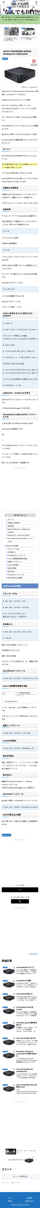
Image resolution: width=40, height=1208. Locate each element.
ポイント (11, 519)
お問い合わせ (29, 1201)
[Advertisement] (20, 489)
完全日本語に (12, 568)
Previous (2, 35)
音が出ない (11, 571)
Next (38, 35)
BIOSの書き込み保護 (15, 577)
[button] (36, 642)
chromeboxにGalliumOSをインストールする (21, 539)
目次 (18, 515)
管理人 (10, 1201)
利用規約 (30, 1198)
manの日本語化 (13, 565)
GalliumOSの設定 (12, 545)
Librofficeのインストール (16, 555)
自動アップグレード (14, 561)
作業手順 (11, 526)
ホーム (10, 1198)
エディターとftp (13, 549)
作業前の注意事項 (14, 523)
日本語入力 (11, 552)
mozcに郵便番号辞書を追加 (17, 558)
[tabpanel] (11, 34)
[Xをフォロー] (20, 901)
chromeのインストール (16, 574)
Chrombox (7, 835)
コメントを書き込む (20, 1176)
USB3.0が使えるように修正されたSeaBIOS (19, 530)
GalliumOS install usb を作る (18, 535)
